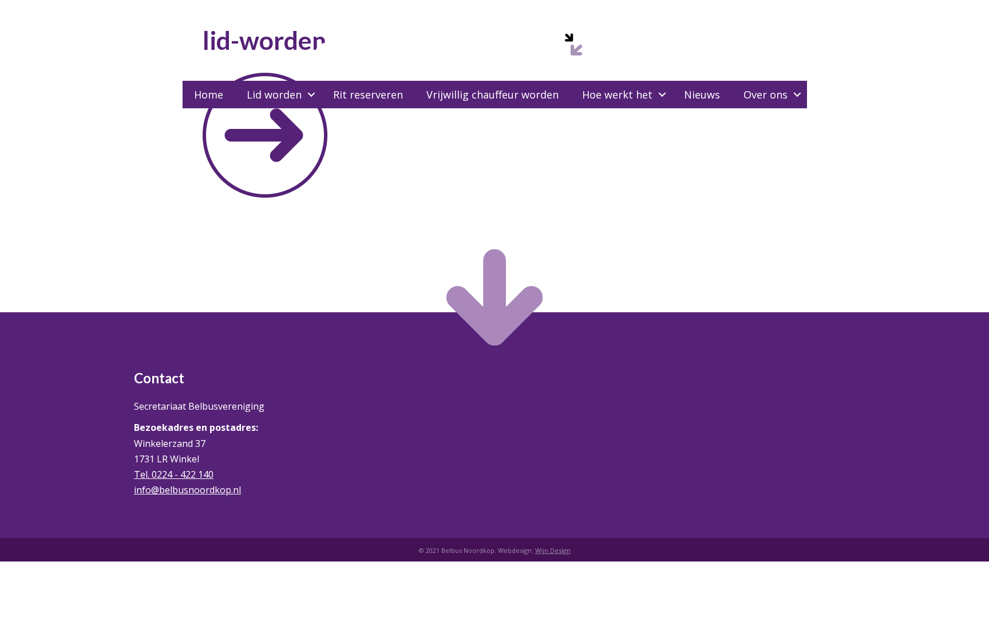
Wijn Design (553, 550)
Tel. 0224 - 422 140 (173, 474)
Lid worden (274, 94)
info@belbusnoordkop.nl (187, 490)
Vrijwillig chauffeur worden (492, 94)
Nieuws (702, 94)
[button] (311, 94)
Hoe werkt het (617, 94)
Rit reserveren (368, 94)
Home (208, 94)
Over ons (765, 94)
